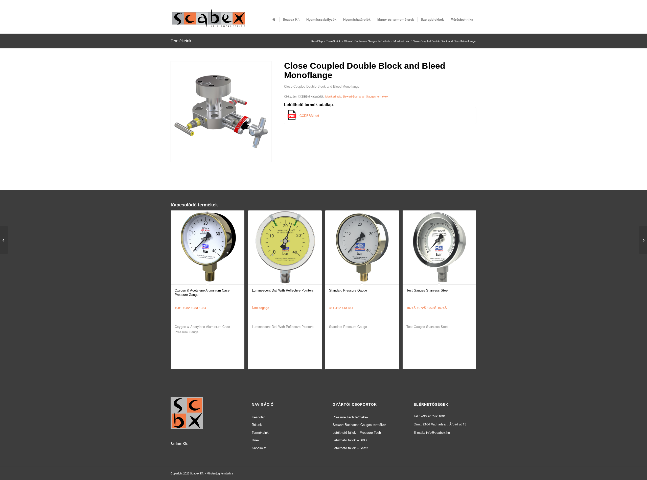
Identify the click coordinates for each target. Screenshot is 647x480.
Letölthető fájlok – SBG (350, 440)
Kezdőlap (258, 417)
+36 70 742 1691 (433, 416)
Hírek (256, 440)
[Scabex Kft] (208, 19)
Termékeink (181, 41)
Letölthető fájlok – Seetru (351, 447)
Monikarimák (333, 96)
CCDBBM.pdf (309, 115)
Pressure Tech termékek (350, 417)
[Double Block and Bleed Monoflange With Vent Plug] (643, 240)
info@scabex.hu (438, 432)
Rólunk (257, 424)
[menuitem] (274, 19)
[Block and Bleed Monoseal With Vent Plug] (4, 240)
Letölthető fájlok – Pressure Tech (357, 432)
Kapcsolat (259, 447)
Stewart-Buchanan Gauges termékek (365, 96)
